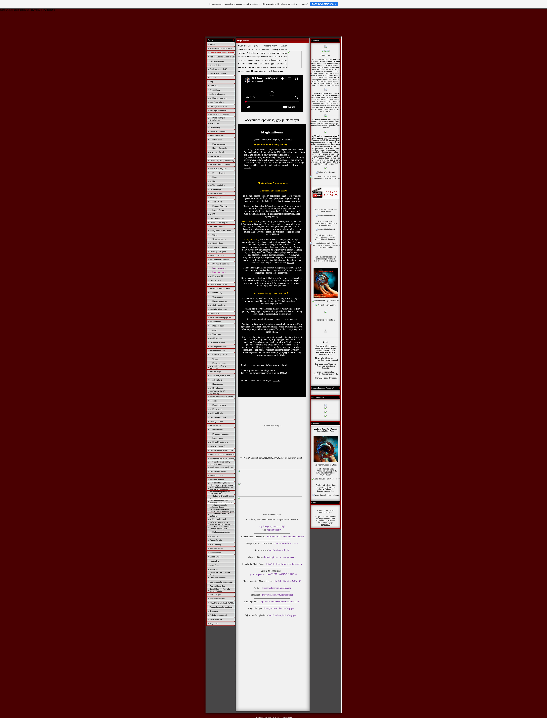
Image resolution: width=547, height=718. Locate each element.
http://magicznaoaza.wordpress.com (280, 556)
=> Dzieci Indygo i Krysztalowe (217, 119)
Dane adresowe (216, 619)
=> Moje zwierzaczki (218, 284)
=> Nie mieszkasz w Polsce (221, 397)
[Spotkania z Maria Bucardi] (325, 51)
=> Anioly (213, 330)
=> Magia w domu (217, 326)
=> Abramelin (215, 156)
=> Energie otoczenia (218, 346)
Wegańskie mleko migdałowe (221, 607)
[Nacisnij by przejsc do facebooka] (325, 417)
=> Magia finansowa (218, 405)
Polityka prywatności (218, 615)
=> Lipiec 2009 (216, 140)
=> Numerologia (216, 430)
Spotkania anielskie (218, 578)
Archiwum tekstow (217, 94)
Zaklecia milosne (217, 557)
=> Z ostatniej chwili (218, 519)
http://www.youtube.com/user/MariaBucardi (279, 601)
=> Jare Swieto (216, 202)
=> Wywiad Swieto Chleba (220, 231)
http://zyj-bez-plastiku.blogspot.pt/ (284, 615)
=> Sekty (213, 177)
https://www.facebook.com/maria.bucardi (285, 536)
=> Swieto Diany (216, 243)
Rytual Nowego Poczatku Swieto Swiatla (220, 590)
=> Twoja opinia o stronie (220, 165)
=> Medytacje (215, 198)
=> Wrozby (214, 359)
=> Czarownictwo (217, 218)
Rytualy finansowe (217, 599)
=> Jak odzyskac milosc (220, 376)
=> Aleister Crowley (218, 152)
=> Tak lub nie (215, 426)
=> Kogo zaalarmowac (219, 110)
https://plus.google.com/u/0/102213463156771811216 (272, 574)
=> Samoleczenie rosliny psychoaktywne (220, 463)
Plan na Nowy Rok (217, 586)
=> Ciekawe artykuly (218, 169)
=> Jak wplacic (216, 380)
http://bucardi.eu (274, 529)
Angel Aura (214, 565)
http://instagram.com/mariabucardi (277, 594)
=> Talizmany (215, 322)
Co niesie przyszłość (218, 69)
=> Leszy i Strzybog (218, 251)
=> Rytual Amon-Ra (218, 417)
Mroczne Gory (215, 544)
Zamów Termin (216, 540)
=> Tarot (213, 401)
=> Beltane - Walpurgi (218, 206)
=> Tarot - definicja (217, 185)
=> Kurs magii (215, 372)
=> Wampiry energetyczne (220, 318)
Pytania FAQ (215, 90)
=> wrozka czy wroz (218, 131)
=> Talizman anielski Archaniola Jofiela (218, 506)
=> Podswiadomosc (218, 193)
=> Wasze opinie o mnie (220, 289)
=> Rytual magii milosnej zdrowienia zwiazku (220, 493)
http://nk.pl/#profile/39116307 (287, 580)
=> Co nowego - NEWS (219, 355)
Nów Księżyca (215, 595)
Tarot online (214, 561)
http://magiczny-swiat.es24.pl (272, 526)
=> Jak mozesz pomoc (219, 115)
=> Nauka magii (216, 384)
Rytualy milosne (216, 548)
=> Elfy (213, 214)
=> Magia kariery (217, 409)
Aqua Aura (214, 569)
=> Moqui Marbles (217, 255)
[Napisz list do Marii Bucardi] (328, 51)
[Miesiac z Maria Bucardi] (325, 47)
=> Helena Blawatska (218, 148)
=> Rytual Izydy (216, 413)
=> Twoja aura (215, 334)
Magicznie (214, 623)
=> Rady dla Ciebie (217, 351)
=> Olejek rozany (217, 297)
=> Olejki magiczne (218, 305)
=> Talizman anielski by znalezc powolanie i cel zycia (222, 510)
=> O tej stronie (216, 475)
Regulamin (214, 611)
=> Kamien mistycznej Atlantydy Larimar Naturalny (221, 501)
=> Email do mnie (217, 480)
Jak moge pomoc (217, 61)
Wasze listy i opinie (218, 73)
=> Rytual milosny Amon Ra (221, 450)
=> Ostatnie (214, 313)
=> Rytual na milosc (218, 471)
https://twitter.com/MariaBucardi (276, 587)
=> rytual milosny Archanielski (222, 455)
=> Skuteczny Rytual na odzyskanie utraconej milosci (221, 484)
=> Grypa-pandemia (218, 239)
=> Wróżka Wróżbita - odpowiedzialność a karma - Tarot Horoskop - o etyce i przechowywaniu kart (221, 525)
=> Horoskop (215, 127)
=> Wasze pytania (217, 342)
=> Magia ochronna (217, 363)
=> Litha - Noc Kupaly (219, 222)
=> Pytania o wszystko (219, 434)
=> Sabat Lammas (217, 227)
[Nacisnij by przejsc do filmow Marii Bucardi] (325, 409)
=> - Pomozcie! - (217, 102)
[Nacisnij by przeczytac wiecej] (326, 297)
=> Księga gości (216, 438)
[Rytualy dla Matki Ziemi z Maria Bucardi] (323, 51)
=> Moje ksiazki (216, 276)
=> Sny (213, 181)
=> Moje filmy (215, 280)
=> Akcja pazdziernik (218, 106)
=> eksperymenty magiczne (221, 467)
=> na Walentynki (217, 136)
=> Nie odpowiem (217, 388)
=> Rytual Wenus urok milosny (222, 459)
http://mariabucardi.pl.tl (279, 550)
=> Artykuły (214, 123)
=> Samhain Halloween (219, 260)
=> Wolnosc (215, 235)
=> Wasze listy (216, 293)
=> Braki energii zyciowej (220, 532)
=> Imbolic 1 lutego (217, 173)
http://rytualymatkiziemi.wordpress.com (284, 563)
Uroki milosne (215, 553)
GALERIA (214, 86)
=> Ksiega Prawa (217, 210)
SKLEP (213, 44)
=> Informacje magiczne (220, 264)
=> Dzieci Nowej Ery (218, 446)
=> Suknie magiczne (218, 301)
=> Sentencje (215, 189)
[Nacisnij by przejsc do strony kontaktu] (325, 312)
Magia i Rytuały (216, 65)
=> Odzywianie (216, 338)
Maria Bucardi (268, 515)
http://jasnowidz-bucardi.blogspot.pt (280, 608)
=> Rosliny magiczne (218, 98)
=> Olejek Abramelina (218, 309)
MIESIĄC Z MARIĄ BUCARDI (222, 603)
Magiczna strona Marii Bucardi (222, 57)
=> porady (214, 536)
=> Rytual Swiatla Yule (219, 442)
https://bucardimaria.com (286, 543)
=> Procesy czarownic (219, 247)
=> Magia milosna (217, 421)
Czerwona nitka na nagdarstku (222, 582)
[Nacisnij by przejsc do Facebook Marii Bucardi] (325, 406)
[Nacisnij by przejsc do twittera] (325, 413)
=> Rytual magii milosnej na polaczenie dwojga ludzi (221, 488)
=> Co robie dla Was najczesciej (218, 392)
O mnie (213, 77)
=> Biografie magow (218, 144)
